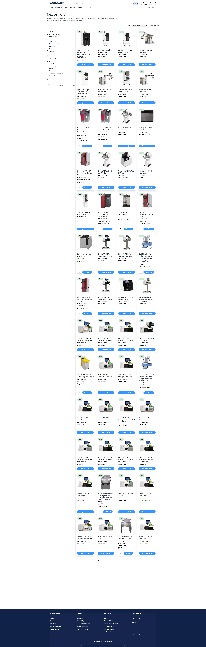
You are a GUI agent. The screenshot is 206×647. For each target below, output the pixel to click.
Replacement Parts (109, 629)
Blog (105, 618)
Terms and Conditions (82, 629)
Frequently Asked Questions (111, 623)
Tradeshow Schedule (109, 632)
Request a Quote (85, 65)
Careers (52, 621)
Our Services (53, 623)
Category (50, 31)
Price (48, 80)
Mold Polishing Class (109, 626)
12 (110, 560)
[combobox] (100, 3)
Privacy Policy (80, 621)
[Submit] (72, 3)
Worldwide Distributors (55, 626)
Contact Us (80, 618)
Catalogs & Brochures (109, 621)
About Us (52, 618)
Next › (115, 560)
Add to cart (87, 146)
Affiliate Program (54, 629)
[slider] (48, 84)
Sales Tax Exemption (82, 626)
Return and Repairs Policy (83, 623)
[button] (56, 7)
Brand (49, 55)
